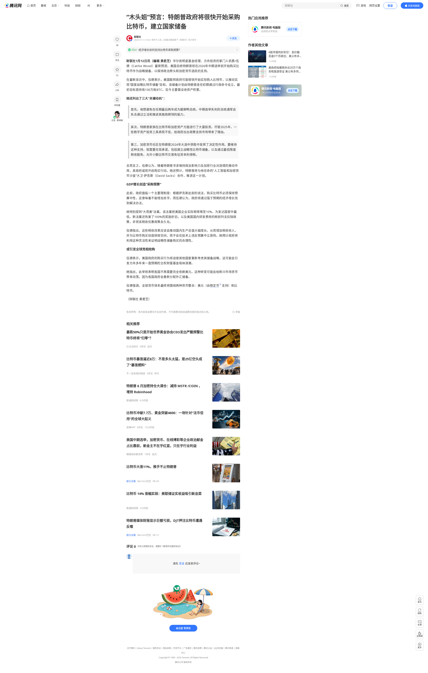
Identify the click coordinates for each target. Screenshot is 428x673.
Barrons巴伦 (144, 481)
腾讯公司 (179, 662)
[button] (292, 29)
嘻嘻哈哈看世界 (134, 454)
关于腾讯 (131, 648)
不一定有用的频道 (135, 373)
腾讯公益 (208, 648)
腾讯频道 (229, 648)
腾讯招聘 (198, 648)
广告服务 (187, 648)
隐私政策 (167, 648)
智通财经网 (132, 400)
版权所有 (188, 662)
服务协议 (157, 648)
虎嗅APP (130, 427)
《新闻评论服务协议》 (172, 546)
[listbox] (183, 429)
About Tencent (144, 648)
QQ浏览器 (218, 648)
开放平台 (177, 648)
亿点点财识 (132, 346)
